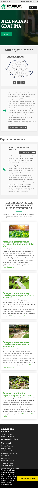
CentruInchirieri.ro (6, 448)
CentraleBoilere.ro (6, 456)
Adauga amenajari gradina (30, 1)
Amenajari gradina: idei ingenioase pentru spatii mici (17, 394)
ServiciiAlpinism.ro (7, 463)
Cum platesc (5, 431)
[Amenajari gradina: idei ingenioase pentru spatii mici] (19, 382)
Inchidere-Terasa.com (7, 446)
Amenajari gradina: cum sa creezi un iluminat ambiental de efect (19, 244)
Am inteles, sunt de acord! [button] (28, 478)
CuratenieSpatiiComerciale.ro (10, 468)
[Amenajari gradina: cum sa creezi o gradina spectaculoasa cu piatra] (19, 282)
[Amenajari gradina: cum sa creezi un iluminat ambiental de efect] (19, 231)
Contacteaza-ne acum (26, 152)
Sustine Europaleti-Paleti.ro (9, 439)
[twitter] (19, 83)
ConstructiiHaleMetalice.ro (9, 451)
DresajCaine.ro (5, 458)
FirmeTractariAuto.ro (7, 460)
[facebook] (14, 83)
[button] (33, 7)
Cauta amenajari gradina (17, 127)
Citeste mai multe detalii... (19, 316)
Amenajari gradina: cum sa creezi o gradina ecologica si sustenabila (17, 344)
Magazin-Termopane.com (9, 453)
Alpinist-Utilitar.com (7, 465)
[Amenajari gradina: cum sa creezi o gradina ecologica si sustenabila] (19, 331)
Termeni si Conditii (7, 434)
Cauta (7, 34)
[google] (23, 83)
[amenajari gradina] (11, 6)
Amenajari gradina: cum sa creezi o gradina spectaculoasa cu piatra (18, 295)
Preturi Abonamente (7, 436)
